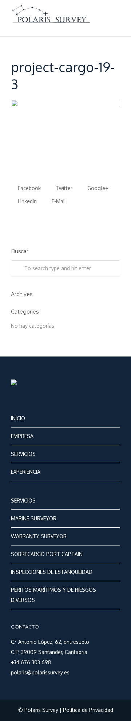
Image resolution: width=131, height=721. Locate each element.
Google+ (97, 188)
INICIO (18, 418)
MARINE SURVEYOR (33, 518)
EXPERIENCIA (25, 472)
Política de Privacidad (88, 710)
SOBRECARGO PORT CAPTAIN (47, 554)
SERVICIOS (23, 454)
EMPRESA (22, 436)
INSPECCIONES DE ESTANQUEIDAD (51, 572)
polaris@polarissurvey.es (40, 672)
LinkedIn (26, 201)
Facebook (28, 188)
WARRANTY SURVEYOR (39, 536)
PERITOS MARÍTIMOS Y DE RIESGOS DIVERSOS (53, 595)
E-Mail (58, 201)
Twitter (63, 188)
